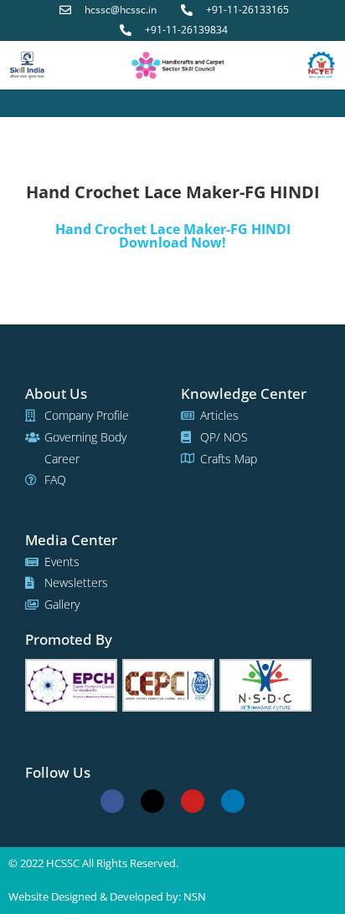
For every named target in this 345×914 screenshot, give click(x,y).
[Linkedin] (233, 801)
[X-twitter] (152, 801)
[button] (172, 103)
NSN (194, 896)
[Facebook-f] (112, 801)
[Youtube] (192, 801)
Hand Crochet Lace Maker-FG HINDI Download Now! (173, 236)
